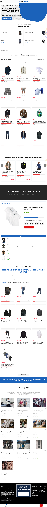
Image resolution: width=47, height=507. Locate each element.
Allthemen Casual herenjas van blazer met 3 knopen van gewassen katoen (23, 246)
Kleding (8, 238)
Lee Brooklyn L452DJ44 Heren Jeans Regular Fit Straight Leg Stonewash (23, 300)
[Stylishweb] (13, 408)
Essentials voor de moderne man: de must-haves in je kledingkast (22, 411)
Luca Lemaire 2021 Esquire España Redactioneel (22, 432)
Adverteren (34, 496)
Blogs (33, 492)
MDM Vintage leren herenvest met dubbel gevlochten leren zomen (7, 300)
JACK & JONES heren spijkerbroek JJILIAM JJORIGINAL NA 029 (7, 343)
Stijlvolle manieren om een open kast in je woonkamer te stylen (39, 453)
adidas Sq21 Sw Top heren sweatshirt (22, 172)
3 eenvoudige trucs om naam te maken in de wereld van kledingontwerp (39, 432)
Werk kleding (3, 455)
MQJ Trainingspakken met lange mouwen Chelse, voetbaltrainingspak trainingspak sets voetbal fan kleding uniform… (39, 101)
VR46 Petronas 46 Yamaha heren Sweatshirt (6, 172)
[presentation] (2, 165)
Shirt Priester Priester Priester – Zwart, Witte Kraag (39, 321)
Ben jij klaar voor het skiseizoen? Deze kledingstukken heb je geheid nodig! (23, 453)
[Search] (45, 1)
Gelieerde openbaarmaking (42, 494)
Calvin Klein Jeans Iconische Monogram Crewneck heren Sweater (6, 122)
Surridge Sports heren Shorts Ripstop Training (17, 258)
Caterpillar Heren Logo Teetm (32, 207)
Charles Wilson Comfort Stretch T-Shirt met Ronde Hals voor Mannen (7, 365)
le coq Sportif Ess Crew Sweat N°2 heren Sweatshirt (38, 172)
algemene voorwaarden (42, 491)
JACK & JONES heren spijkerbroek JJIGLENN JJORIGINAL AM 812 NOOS (7, 143)
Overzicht (34, 493)
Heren (8, 244)
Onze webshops (35, 495)
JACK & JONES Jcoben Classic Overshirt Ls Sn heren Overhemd (23, 79)
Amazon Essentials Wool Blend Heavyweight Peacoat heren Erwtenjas (7, 79)
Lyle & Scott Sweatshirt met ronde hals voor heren (22, 343)
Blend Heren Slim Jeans (37, 299)
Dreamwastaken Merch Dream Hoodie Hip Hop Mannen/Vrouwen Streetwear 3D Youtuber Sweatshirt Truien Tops (39, 123)
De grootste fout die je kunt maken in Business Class (38, 411)
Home (33, 488)
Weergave (3, 34)
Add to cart (29, 225)
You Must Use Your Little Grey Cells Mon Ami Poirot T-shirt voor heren (22, 240)
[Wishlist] (17, 505)
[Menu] (1, 1)
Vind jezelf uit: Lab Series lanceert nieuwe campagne (6, 474)
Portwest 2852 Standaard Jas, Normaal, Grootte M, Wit (39, 343)
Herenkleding (3, 413)
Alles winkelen (34, 490)
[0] (41, 505)
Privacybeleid (42, 488)
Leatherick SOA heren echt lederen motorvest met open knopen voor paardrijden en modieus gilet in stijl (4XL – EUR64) (39, 144)
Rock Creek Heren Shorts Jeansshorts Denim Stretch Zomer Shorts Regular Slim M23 (7, 100)
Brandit (18, 143)
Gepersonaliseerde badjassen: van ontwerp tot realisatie (7, 432)
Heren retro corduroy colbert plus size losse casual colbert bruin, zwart (23, 122)
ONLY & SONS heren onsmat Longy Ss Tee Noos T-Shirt (19, 252)
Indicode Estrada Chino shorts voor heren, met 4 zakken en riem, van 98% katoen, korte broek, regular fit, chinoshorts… (23, 101)
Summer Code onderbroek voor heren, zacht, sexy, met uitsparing (39, 79)
